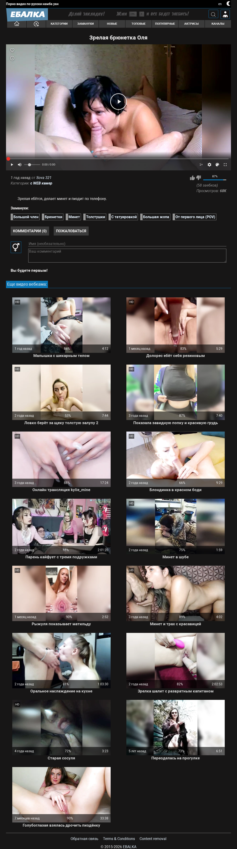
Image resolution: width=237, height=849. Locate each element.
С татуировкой (124, 217)
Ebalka (129, 847)
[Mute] (19, 164)
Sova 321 (44, 177)
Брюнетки (53, 217)
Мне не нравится (198, 177)
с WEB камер (41, 183)
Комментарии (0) (30, 231)
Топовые (138, 23)
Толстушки (95, 217)
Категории (59, 23)
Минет (74, 217)
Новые (112, 23)
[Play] (118, 101)
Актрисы (191, 23)
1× (201, 164)
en (220, 4)
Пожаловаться (71, 231)
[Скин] (217, 164)
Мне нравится (192, 177)
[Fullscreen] (225, 164)
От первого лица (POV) (195, 217)
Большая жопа (156, 217)
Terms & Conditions (119, 839)
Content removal (153, 839)
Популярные (165, 23)
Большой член (25, 217)
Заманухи (85, 23)
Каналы (218, 23)
